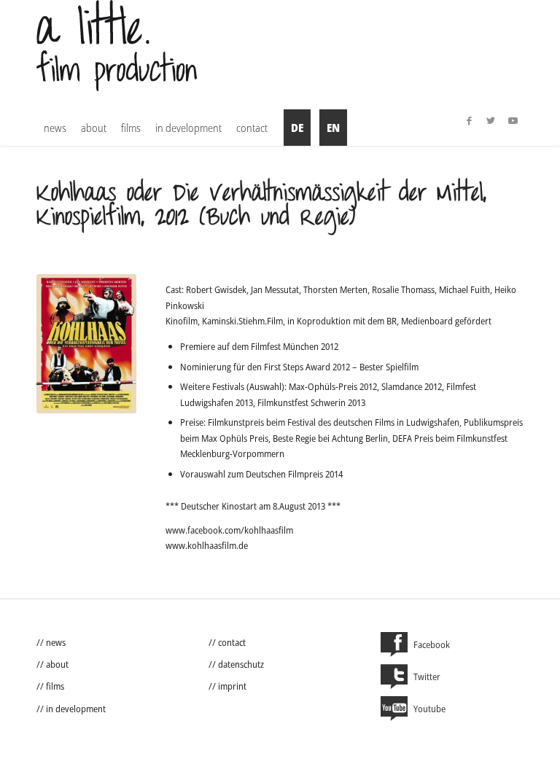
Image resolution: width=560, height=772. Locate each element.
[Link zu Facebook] (469, 120)
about (57, 664)
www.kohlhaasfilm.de (207, 545)
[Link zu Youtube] (513, 120)
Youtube (429, 708)
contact (232, 642)
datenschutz (241, 664)
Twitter (426, 676)
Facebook (431, 644)
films (55, 686)
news (56, 642)
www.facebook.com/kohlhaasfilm (229, 530)
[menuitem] (55, 127)
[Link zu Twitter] (491, 120)
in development (76, 708)
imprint (232, 686)
